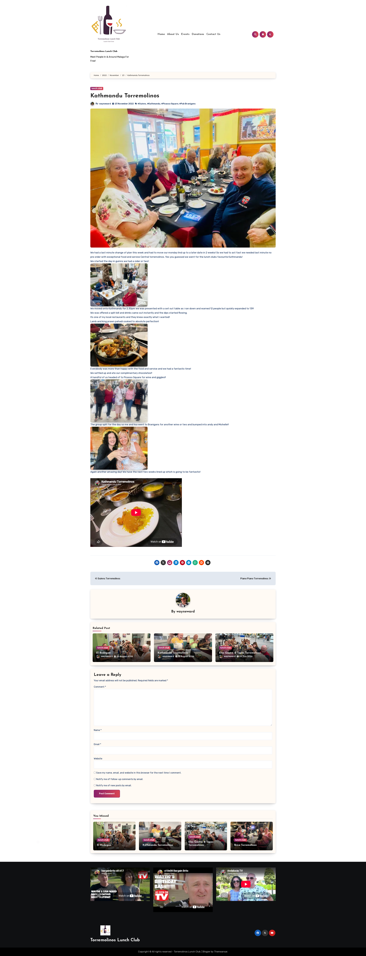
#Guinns (142, 104)
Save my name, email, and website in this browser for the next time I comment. (138, 772)
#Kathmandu (153, 104)
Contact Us (213, 34)
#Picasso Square (169, 104)
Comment (100, 686)
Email (97, 744)
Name (98, 730)
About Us (173, 34)
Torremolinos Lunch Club (103, 51)
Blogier (206, 951)
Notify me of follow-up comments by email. (119, 779)
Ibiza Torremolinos (245, 845)
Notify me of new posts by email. (114, 785)
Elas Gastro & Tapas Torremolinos (240, 653)
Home (161, 34)
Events (185, 34)
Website (98, 758)
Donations (198, 34)
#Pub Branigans (187, 104)
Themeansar (220, 951)
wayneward (105, 104)
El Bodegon (103, 653)
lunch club (97, 88)
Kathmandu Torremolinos (173, 653)
